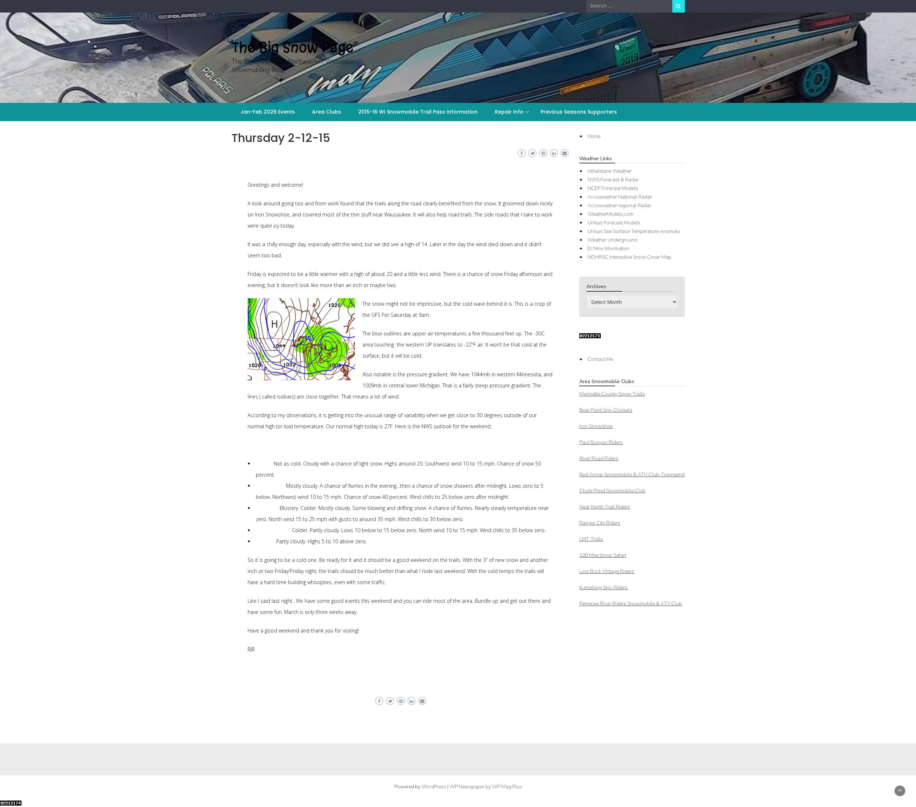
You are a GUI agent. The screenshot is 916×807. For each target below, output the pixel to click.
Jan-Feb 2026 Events (267, 111)
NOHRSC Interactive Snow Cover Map (629, 257)
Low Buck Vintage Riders (606, 571)
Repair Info (509, 111)
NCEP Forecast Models (613, 188)
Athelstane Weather (610, 171)
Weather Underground (612, 240)
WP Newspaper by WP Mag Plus (485, 786)
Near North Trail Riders (604, 506)
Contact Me (600, 359)
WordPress (434, 786)
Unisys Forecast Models (614, 222)
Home (594, 136)
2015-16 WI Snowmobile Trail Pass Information (418, 111)
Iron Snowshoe (596, 426)
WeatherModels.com (610, 214)
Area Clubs (326, 111)
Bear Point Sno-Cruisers (605, 410)
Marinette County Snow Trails (612, 394)
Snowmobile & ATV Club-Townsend (631, 474)
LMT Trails (591, 539)
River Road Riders (598, 458)
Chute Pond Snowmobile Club (612, 490)
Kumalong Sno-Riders (603, 587)
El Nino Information (608, 248)
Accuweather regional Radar (619, 205)
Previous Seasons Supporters (579, 111)
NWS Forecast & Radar (613, 179)
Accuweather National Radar (620, 197)
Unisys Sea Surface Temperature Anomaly (634, 231)
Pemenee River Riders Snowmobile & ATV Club (630, 603)
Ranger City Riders (599, 523)
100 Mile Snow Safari (602, 555)
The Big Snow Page (293, 47)
